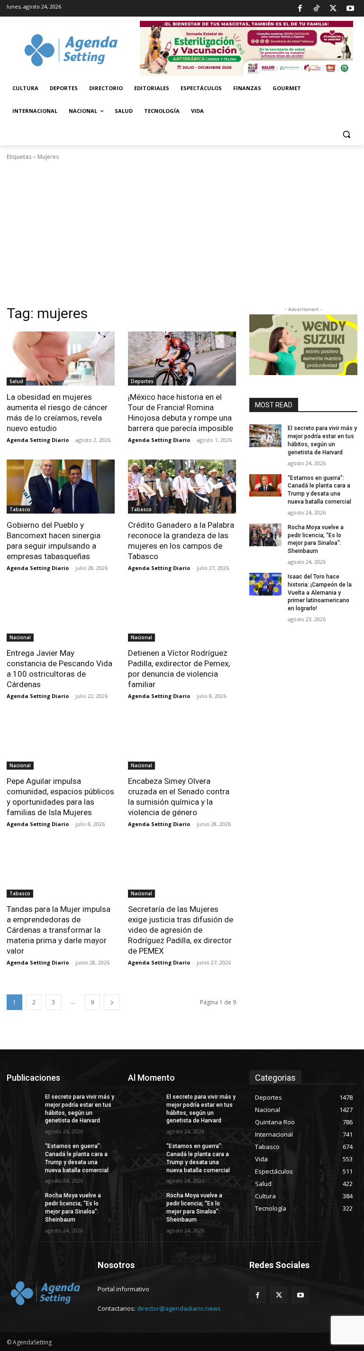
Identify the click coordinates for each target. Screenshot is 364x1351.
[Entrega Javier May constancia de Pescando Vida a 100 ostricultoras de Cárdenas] (61, 615)
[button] (346, 134)
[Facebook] (299, 8)
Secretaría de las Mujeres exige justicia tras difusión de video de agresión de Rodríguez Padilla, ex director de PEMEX (180, 930)
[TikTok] (316, 8)
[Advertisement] (182, 232)
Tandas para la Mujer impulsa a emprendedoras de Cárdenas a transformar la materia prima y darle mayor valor (58, 930)
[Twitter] (333, 8)
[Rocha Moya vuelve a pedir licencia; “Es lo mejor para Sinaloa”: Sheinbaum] (265, 535)
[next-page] (112, 1002)
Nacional (20, 637)
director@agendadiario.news (179, 1308)
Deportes (142, 381)
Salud (16, 381)
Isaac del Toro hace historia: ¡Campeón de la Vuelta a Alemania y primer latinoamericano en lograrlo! (320, 592)
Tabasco (19, 509)
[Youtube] (350, 8)
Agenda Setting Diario (38, 439)
